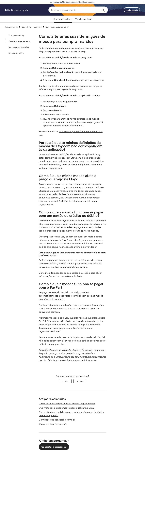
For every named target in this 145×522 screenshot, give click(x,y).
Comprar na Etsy (16, 35)
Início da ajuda (11, 26)
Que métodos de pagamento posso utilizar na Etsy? (66, 407)
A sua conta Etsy (16, 53)
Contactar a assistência (54, 446)
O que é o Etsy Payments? (53, 423)
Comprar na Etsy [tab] (63, 18)
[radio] (65, 381)
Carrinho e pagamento (31, 26)
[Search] (103, 10)
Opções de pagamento (56, 26)
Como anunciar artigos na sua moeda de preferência (67, 403)
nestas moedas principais (74, 223)
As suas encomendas (18, 47)
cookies (91, 2)
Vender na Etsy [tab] (83, 18)
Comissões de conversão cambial (57, 419)
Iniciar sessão (132, 10)
